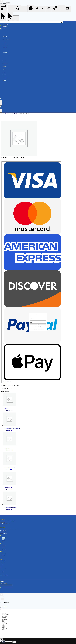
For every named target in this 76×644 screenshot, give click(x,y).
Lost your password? (38, 326)
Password (33, 318)
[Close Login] (1, 594)
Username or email (35, 314)
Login (38, 324)
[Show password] (38, 320)
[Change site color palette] (3, 641)
